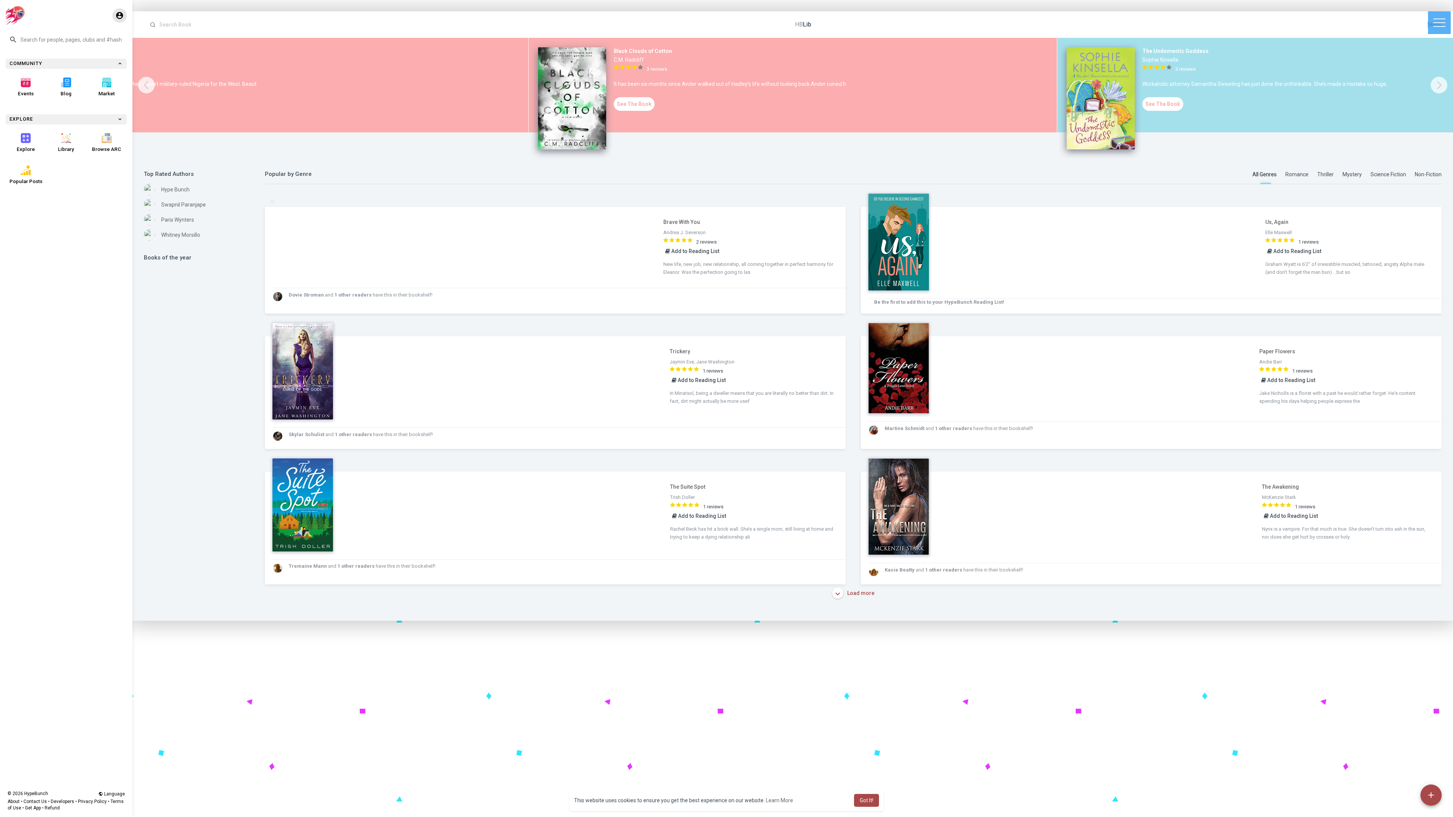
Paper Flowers (1277, 351)
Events (26, 93)
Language (114, 794)
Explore (26, 149)
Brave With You (681, 222)
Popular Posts (25, 181)
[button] (66, 39)
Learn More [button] (779, 800)
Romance (1296, 174)
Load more (860, 593)
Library (66, 149)
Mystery (1352, 174)
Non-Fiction (1428, 174)
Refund (52, 808)
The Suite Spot (687, 487)
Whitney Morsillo (180, 235)
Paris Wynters (177, 220)
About (14, 801)
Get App (33, 808)
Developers (62, 801)
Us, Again (1276, 222)
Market (106, 93)
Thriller (1325, 174)
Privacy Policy (92, 801)
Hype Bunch (175, 189)
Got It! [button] (866, 800)
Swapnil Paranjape (183, 205)
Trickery (680, 351)
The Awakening (1280, 487)
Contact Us (35, 801)
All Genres (1264, 174)
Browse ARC (106, 149)
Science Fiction (1388, 174)
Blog (66, 93)
